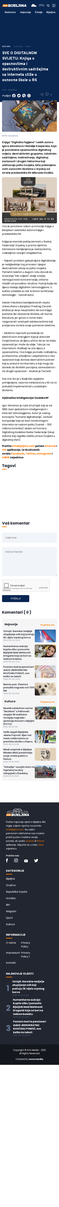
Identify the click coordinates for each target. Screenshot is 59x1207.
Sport (9, 918)
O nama (11, 943)
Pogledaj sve (47, 624)
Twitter (30, 453)
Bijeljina (50, 12)
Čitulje (38, 12)
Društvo (11, 885)
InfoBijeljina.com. (15, 829)
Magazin (11, 911)
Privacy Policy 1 (25, 954)
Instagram (44, 453)
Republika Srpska (16, 892)
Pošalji (16, 598)
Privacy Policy (25, 944)
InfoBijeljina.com (23, 446)
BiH (8, 905)
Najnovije (25, 12)
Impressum (13, 953)
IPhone (40, 841)
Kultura (10, 924)
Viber (41, 844)
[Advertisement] (29, 500)
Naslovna (10, 12)
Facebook (17, 453)
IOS (4, 450)
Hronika (10, 898)
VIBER (6, 457)
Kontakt (11, 963)
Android (50, 446)
